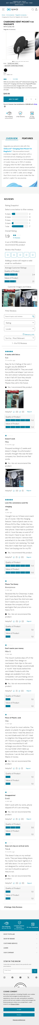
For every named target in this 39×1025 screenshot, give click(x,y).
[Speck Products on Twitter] (28, 977)
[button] (36, 9)
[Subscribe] (34, 971)
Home (3, 15)
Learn (6, 948)
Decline (19, 1015)
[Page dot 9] (26, 61)
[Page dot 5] (19, 61)
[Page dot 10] (27, 61)
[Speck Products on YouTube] (20, 977)
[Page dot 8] (24, 61)
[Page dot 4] (18, 61)
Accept (19, 1009)
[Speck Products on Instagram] (4, 977)
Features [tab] (27, 138)
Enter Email (8, 970)
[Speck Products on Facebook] (12, 977)
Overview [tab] (12, 138)
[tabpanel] (19, 163)
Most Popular (9, 934)
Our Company (9, 952)
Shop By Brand (9, 939)
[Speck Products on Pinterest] (36, 977)
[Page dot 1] (13, 61)
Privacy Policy (15, 1004)
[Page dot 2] (14, 61)
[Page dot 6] (21, 61)
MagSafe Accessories (20, 15)
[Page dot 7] (23, 61)
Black (5, 70)
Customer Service (10, 943)
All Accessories (10, 15)
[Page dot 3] (16, 61)
